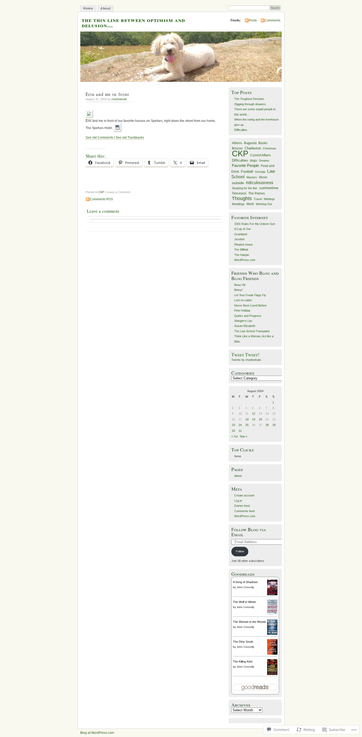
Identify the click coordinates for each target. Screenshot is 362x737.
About (105, 8)
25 (247, 425)
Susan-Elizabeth (244, 325)
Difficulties (240, 129)
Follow (240, 551)
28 (267, 425)
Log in (238, 500)
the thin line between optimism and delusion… (133, 22)
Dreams (264, 160)
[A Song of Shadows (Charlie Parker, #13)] (272, 594)
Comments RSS (101, 199)
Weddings (238, 204)
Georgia (260, 171)
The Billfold (241, 249)
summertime (268, 188)
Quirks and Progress (247, 315)
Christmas (269, 148)
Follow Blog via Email (248, 532)
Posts (253, 20)
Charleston (253, 148)
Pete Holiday (242, 310)
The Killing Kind (242, 661)
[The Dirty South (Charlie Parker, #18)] (272, 653)
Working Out (264, 204)
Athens (237, 143)
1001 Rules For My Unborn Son (254, 223)
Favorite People (245, 165)
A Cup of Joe (242, 228)
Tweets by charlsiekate (246, 359)
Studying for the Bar (244, 188)
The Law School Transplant (252, 331)
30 (233, 430)
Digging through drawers (250, 104)
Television (239, 193)
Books (262, 143)
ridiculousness (259, 182)
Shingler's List (243, 320)
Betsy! (238, 289)
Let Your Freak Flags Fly (250, 295)
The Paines (256, 193)
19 (253, 419)
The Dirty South (243, 641)
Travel (258, 199)
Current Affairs (260, 155)
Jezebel (239, 239)
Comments (272, 20)
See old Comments (99, 137)
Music (263, 177)
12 (253, 413)
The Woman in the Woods (249, 621)
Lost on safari (243, 300)
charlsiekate (119, 99)
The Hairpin (241, 254)
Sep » (243, 436)
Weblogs (269, 199)
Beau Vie (240, 284)
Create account (244, 495)
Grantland (240, 234)
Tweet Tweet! (245, 355)
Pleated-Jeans (243, 244)
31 (240, 430)
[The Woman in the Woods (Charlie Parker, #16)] (272, 633)
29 (274, 425)
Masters (251, 177)
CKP (101, 192)
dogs (253, 160)
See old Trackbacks (130, 137)
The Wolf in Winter (244, 601)
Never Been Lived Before (250, 305)
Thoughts (242, 198)
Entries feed (242, 505)
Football (247, 172)
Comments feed (244, 511)
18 (247, 419)
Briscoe (237, 148)
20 (260, 419)
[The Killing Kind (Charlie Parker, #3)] (272, 674)
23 (233, 425)
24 (240, 425)
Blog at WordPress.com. (97, 733)
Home (88, 8)
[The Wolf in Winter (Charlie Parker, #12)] (272, 613)
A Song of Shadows (245, 582)
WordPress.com (244, 259)
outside (238, 183)
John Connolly (245, 587)
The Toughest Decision (249, 98)
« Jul (234, 436)
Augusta (250, 143)
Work (250, 204)
